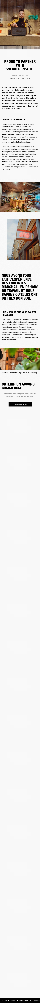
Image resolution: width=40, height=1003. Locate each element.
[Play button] (20, 358)
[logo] (8, 8)
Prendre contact (20, 404)
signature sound (25, 1000)
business (13, 1000)
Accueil (4, 1000)
